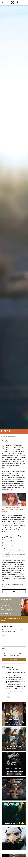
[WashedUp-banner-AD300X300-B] (14, 777)
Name (3, 643)
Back (14, 591)
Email (3, 648)
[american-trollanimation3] (14, 827)
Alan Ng (5, 436)
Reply (8, 697)
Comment (4, 635)
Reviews (5, 855)
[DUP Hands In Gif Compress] (14, 703)
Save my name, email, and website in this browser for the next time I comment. (13, 654)
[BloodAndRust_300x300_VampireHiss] (14, 802)
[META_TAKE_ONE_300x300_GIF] (14, 752)
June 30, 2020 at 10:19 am (12, 670)
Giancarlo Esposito (17, 550)
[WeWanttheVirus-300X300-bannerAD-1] (14, 728)
